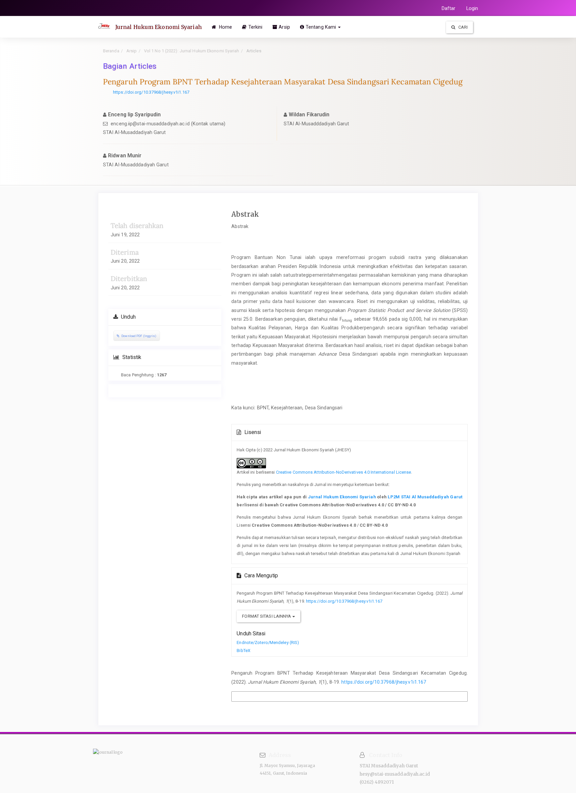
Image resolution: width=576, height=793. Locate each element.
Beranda (111, 50)
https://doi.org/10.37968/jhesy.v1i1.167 (151, 92)
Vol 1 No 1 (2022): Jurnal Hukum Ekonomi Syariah (191, 50)
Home (225, 27)
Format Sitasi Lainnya (267, 616)
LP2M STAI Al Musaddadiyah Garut (425, 496)
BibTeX (243, 650)
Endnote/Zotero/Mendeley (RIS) (268, 642)
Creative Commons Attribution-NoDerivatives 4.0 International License (343, 472)
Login (472, 8)
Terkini (255, 27)
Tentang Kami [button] (321, 27)
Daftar (449, 8)
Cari (462, 27)
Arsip (284, 27)
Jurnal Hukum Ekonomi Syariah (158, 27)
